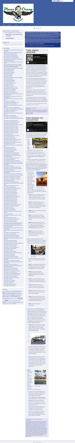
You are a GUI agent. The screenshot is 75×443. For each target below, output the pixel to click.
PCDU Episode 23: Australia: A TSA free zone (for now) (13, 252)
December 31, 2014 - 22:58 (31, 419)
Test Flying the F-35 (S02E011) (9, 70)
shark (33, 111)
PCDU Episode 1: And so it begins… (10, 285)
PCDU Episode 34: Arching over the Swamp (11, 236)
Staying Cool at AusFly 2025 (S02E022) (10, 53)
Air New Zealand (15, 291)
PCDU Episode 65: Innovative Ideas (10, 186)
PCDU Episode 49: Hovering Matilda (10, 209)
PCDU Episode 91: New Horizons (9, 147)
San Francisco (32, 432)
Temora (7, 302)
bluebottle (37, 109)
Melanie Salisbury (39, 428)
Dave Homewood (40, 424)
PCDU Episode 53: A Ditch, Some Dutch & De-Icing (12, 204)
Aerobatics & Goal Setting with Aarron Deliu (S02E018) (13, 59)
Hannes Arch (41, 426)
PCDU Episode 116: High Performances (10, 110)
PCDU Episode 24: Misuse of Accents (10, 251)
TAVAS (27, 433)
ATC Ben (14, 292)
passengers (44, 110)
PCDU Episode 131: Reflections (9, 85)
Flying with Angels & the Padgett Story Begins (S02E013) (13, 68)
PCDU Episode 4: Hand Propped (9, 281)
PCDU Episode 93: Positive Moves (9, 143)
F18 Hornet (8, 295)
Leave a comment (30, 113)
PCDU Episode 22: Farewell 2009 (9, 253)
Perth (17, 298)
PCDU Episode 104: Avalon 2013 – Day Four (11, 128)
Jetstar (12, 295)
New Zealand (14, 296)
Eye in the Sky (28, 110)
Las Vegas (42, 427)
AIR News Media (29, 91)
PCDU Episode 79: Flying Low (9, 165)
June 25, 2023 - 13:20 (30, 107)
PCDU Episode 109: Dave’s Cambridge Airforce (11, 121)
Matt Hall (4, 296)
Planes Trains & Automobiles (42, 430)
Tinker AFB (39, 111)
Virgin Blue (14, 303)
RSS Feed (8, 34)
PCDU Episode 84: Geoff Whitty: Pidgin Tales (11, 157)
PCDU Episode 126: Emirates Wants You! (10, 92)
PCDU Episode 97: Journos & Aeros (9, 138)
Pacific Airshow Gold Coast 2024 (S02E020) (11, 56)
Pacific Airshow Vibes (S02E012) (9, 69)
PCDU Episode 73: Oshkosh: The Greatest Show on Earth (13, 174)
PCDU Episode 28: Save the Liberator (10, 245)
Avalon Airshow (6, 293)
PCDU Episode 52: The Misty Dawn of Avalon (11, 205)
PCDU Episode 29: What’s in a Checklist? (10, 244)
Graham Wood (31, 426)
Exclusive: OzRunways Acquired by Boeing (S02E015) (13, 64)
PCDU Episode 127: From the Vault (9, 91)
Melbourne (9, 296)
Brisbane (41, 423)
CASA (19, 293)
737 (3, 291)
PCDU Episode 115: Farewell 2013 (9, 111)
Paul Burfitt (31, 430)
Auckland (32, 422)
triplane (37, 434)
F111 (31, 110)
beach (34, 109)
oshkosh (19, 296)
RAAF (6, 300)
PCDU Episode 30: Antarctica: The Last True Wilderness (13, 243)
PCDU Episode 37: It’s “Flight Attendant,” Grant (11, 232)
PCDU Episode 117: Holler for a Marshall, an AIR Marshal (13, 108)
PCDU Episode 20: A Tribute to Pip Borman (11, 256)
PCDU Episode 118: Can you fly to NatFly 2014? (11, 107)
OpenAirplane (41, 156)
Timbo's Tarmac (16, 302)
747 (27, 421)
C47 (43, 423)
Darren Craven (35, 424)
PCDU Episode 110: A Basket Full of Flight (11, 120)
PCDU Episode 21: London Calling (9, 255)
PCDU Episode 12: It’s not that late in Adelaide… (12, 270)
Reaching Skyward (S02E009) (8, 73)
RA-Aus (3, 300)
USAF (22, 302)
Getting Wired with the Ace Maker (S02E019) (11, 57)
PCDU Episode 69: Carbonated (9, 180)
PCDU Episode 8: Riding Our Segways (10, 276)
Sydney (4, 302)
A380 (7, 291)
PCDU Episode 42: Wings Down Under (10, 221)
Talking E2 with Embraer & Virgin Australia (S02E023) (13, 52)
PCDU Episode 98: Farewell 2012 (9, 136)
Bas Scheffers (13, 293)
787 (5, 291)
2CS (27, 109)
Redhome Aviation (29, 111)
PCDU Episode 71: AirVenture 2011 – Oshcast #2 (12, 177)
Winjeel (35, 435)
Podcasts (28, 420)
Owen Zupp (5, 298)
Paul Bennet (41, 429)
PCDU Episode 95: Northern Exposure (10, 140)
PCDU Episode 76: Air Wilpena (9, 169)
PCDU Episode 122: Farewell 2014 (9, 101)
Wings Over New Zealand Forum (35, 168)
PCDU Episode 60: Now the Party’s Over (10, 194)
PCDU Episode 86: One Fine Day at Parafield (11, 154)
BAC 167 (31, 423)
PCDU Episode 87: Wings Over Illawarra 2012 (11, 152)
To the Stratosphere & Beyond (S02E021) (34, 43)
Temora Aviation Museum (32, 433)
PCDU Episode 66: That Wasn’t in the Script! (11, 185)
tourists (42, 111)
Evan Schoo (30, 425)
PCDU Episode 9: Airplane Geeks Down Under (11, 274)
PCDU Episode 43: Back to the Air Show (10, 220)
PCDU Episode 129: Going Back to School (11, 88)
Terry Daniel (36, 111)
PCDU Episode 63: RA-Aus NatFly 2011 (10, 190)
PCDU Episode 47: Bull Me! (8, 213)
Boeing (17, 293)
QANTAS (20, 298)
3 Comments (29, 436)
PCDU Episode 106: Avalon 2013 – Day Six (11, 125)
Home (4, 25)
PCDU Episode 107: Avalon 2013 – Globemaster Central (13, 124)
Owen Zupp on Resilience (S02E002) (10, 82)
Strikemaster (45, 432)
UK (39, 434)
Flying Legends (35, 425)
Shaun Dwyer (37, 432)
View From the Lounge (9, 303)
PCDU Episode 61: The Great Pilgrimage (10, 193)
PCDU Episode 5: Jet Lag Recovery (9, 280)
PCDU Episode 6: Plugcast (8, 278)
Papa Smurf (14, 298)
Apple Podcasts (10, 38)
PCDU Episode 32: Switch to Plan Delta (10, 240)
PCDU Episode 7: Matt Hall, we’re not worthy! (11, 277)
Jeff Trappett (31, 427)
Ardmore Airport (28, 422)
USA (20, 302)
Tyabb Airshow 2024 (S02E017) (9, 60)
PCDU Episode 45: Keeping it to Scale (10, 217)
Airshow (6, 292)
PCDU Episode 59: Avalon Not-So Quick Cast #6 (12, 196)
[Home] (34, 28)
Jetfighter (34, 427)
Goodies (16, 25)
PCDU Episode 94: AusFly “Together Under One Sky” (12, 142)
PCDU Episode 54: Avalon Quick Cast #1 (10, 203)
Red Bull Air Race (11, 300)
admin (36, 107)
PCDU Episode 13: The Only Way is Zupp (10, 269)
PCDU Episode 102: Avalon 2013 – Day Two (11, 131)
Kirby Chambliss (38, 427)
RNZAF (20, 300)
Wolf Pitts (37, 435)
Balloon (34, 423)
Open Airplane (35, 429)
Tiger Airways (10, 302)
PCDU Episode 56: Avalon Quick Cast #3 (10, 200)
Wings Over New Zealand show (34, 321)
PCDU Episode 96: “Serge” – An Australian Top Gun (12, 139)
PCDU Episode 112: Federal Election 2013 (11, 116)
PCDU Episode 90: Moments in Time (10, 148)
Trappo (35, 434)
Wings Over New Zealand (30, 435)
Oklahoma (40, 110)
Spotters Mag (31, 392)
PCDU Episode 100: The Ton (8, 134)
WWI (42, 435)
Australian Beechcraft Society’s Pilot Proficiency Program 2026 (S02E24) (41, 32)
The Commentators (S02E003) (9, 81)
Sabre (29, 432)
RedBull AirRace (16, 300)
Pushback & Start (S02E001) (8, 84)
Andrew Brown (39, 421)
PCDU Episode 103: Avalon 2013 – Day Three (11, 129)
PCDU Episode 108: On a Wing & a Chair (10, 123)
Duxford (27, 425)
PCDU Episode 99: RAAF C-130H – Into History (11, 135)
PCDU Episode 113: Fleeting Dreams (10, 115)
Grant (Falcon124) (39, 419)
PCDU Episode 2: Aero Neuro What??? (10, 284)
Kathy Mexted (16, 295)
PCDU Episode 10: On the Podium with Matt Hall (12, 273)
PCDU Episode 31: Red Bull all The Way (10, 241)
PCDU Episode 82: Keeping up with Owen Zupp (12, 160)
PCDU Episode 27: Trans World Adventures (11, 247)
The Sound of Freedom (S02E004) (9, 80)
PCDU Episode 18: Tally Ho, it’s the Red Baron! (11, 260)
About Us (9, 25)
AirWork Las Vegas (33, 156)
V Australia (4, 303)
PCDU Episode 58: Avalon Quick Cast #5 (10, 197)
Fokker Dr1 (39, 425)
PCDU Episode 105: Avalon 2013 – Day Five (11, 127)
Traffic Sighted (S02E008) (8, 74)
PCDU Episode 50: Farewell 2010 (9, 208)
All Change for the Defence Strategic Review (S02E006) (13, 77)
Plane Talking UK (35, 430)
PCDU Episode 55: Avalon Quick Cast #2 (10, 201)
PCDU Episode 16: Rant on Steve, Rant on (11, 264)
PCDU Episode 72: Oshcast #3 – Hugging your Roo (12, 176)
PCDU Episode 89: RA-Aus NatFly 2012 (10, 150)
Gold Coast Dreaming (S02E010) (9, 72)
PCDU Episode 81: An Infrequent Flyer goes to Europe (13, 161)
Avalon (19, 292)
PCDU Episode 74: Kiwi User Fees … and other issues (13, 173)
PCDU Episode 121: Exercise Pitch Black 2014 (11, 102)
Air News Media (31, 109)
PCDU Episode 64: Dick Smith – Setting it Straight (12, 188)
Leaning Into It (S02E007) (8, 76)
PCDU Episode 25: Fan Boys (8, 249)
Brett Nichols (38, 423)
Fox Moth (42, 425)
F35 (10, 295)
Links (22, 25)
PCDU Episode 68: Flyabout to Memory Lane (11, 181)
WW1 (40, 435)
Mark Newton (34, 110)
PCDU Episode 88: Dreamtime (9, 151)
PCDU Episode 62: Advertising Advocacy (10, 192)
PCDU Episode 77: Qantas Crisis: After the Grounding (13, 168)
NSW (37, 110)
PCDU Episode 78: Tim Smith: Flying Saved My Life (12, 167)
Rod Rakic (38, 431)
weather (32, 112)
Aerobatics (10, 291)
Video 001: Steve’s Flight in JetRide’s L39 (10, 189)
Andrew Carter (44, 421)
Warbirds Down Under (40, 413)
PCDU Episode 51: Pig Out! (8, 207)
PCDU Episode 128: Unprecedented (10, 89)
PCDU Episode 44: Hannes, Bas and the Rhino (11, 218)
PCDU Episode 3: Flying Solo (8, 282)
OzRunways (10, 298)
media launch (34, 428)
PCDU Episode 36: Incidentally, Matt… (10, 233)
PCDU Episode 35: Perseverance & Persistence (11, 235)
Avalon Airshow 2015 (41, 406)
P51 (38, 429)
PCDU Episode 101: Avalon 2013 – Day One (11, 132)
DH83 (44, 424)
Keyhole (20, 295)
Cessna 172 (41, 109)
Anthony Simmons (10, 292)
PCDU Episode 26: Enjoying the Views (10, 248)
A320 (29, 421)
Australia (16, 292)
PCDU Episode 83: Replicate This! (9, 159)
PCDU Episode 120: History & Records (10, 103)
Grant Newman (36, 426)
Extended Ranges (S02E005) (8, 78)
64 (43, 403)
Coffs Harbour (45, 109)
